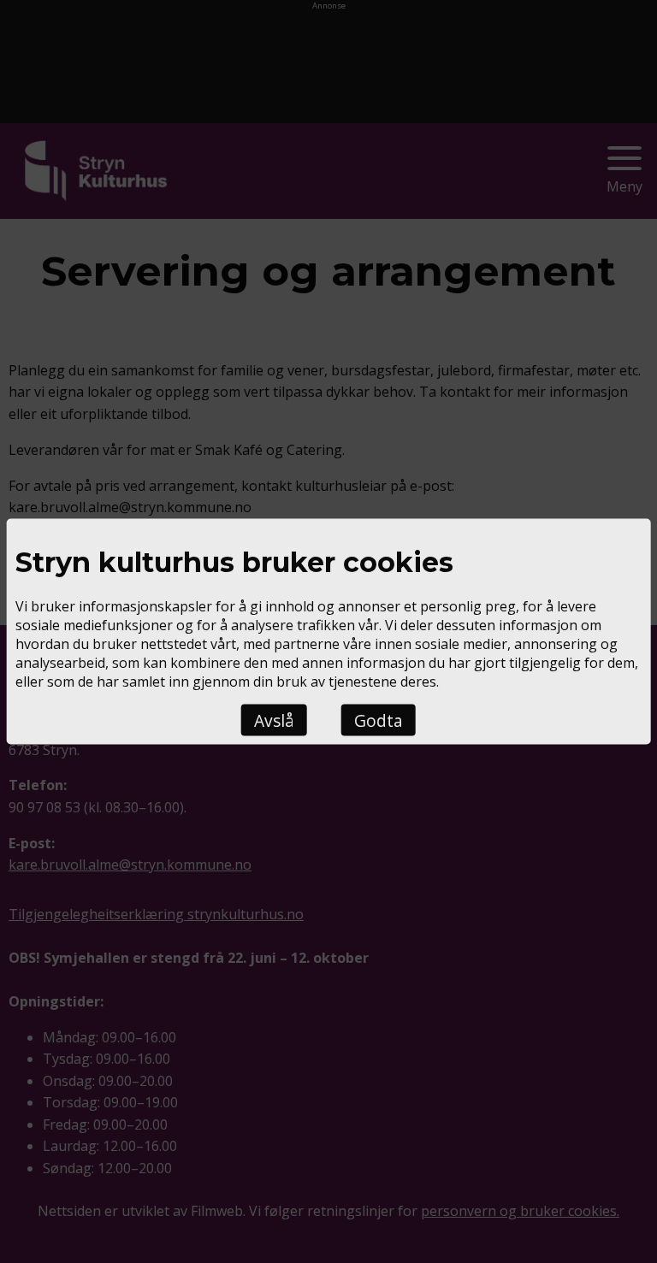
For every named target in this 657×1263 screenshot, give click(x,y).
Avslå (274, 720)
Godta (378, 720)
